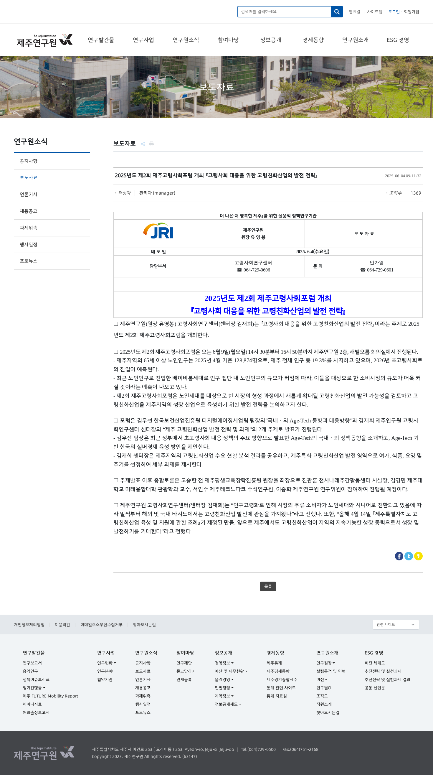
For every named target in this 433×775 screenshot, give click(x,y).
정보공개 (270, 40)
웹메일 (354, 11)
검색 (337, 11)
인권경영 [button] (222, 688)
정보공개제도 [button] (226, 704)
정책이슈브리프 (36, 679)
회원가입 (411, 12)
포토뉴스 (28, 261)
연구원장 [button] (324, 663)
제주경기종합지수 (282, 679)
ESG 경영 (398, 40)
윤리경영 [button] (222, 679)
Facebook (399, 556)
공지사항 (28, 161)
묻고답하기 (186, 671)
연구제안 (184, 663)
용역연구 (30, 671)
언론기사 (28, 194)
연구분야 (105, 671)
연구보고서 (32, 663)
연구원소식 (186, 40)
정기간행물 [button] (32, 688)
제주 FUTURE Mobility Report (50, 696)
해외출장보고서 (36, 712)
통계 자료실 (277, 696)
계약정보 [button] (222, 696)
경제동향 (313, 40)
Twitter (408, 556)
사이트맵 (374, 12)
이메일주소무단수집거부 (101, 625)
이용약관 (62, 625)
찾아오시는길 (144, 625)
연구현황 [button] (105, 663)
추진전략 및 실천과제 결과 (387, 679)
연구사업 (143, 40)
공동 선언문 (375, 688)
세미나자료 (32, 704)
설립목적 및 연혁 (331, 671)
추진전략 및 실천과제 (383, 671)
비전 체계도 (375, 663)
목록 (268, 586)
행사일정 (28, 244)
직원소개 (324, 704)
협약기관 (105, 679)
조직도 (322, 696)
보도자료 (28, 177)
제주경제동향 (278, 671)
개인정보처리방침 (29, 625)
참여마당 (228, 40)
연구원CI (323, 688)
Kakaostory (418, 556)
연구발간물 (101, 40)
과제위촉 (28, 227)
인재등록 (184, 679)
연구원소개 (355, 40)
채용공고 (28, 211)
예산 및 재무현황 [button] (229, 671)
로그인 (394, 12)
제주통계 (274, 663)
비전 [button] (320, 679)
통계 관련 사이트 (281, 688)
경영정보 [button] (222, 663)
